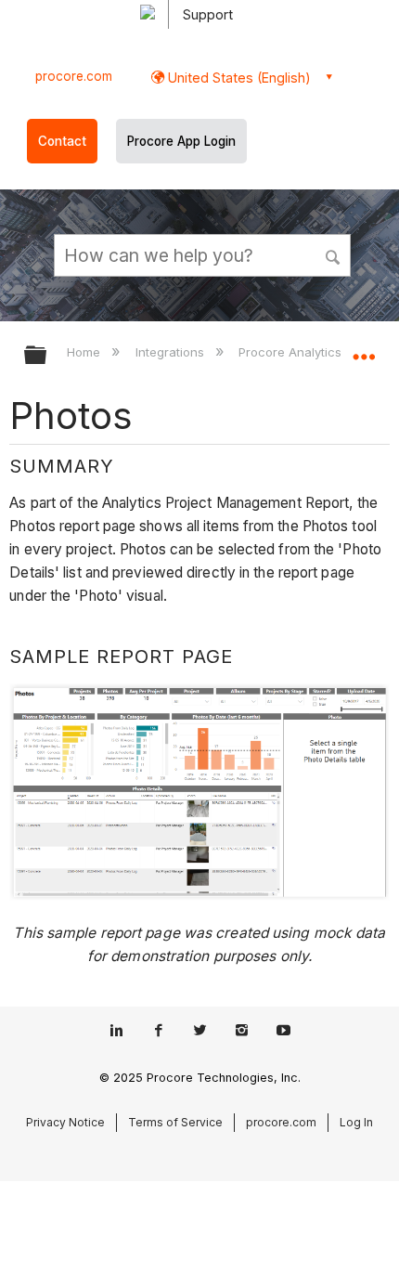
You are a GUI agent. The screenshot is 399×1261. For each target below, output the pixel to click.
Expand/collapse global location (364, 349)
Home (85, 351)
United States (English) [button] (237, 77)
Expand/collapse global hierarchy (47, 356)
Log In (356, 1122)
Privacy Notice (65, 1122)
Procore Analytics (291, 351)
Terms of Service (175, 1122)
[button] (334, 254)
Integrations (171, 351)
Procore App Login (181, 141)
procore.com (73, 76)
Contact (62, 141)
